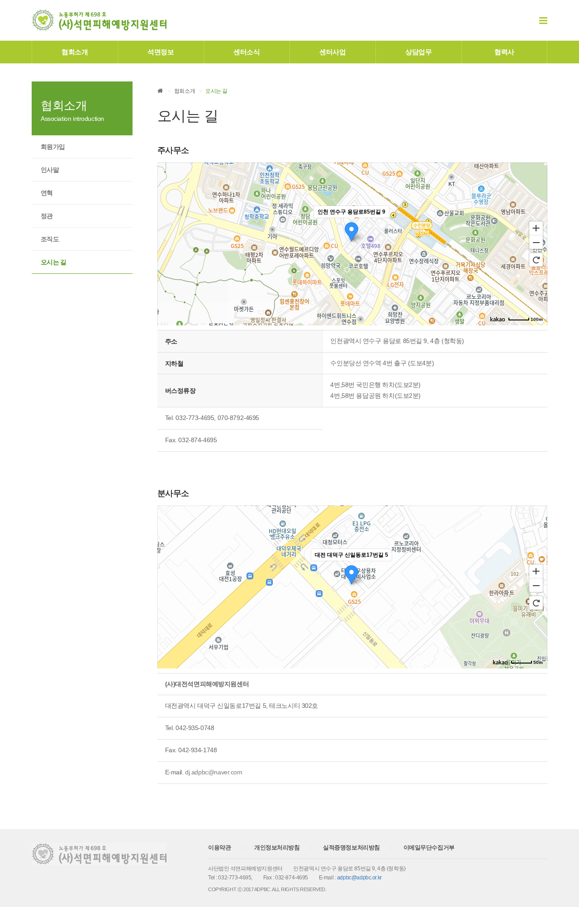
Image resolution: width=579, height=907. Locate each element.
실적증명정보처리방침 (351, 847)
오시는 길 (53, 262)
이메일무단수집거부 (429, 847)
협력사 (504, 52)
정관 (47, 216)
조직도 (50, 239)
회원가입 (53, 146)
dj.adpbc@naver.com (213, 772)
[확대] (536, 227)
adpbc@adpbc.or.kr (359, 877)
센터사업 (332, 52)
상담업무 (418, 52)
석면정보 (160, 52)
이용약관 (219, 847)
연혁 (47, 192)
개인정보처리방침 (277, 847)
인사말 (50, 169)
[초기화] (536, 259)
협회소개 (75, 52)
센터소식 (246, 52)
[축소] (536, 242)
